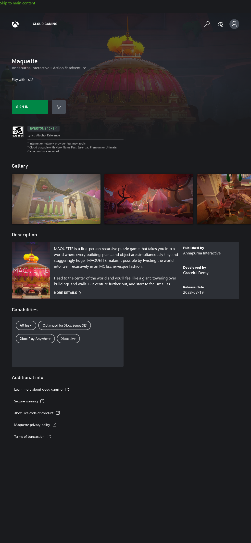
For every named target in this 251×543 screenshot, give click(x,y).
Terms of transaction (29, 436)
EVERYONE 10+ (41, 128)
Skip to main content (17, 2)
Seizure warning (26, 401)
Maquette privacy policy (32, 424)
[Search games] (207, 24)
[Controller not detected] (221, 24)
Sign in (22, 107)
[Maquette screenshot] (56, 199)
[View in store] (59, 107)
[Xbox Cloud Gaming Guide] (15, 24)
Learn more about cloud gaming (38, 389)
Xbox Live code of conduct (33, 413)
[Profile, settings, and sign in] (234, 24)
